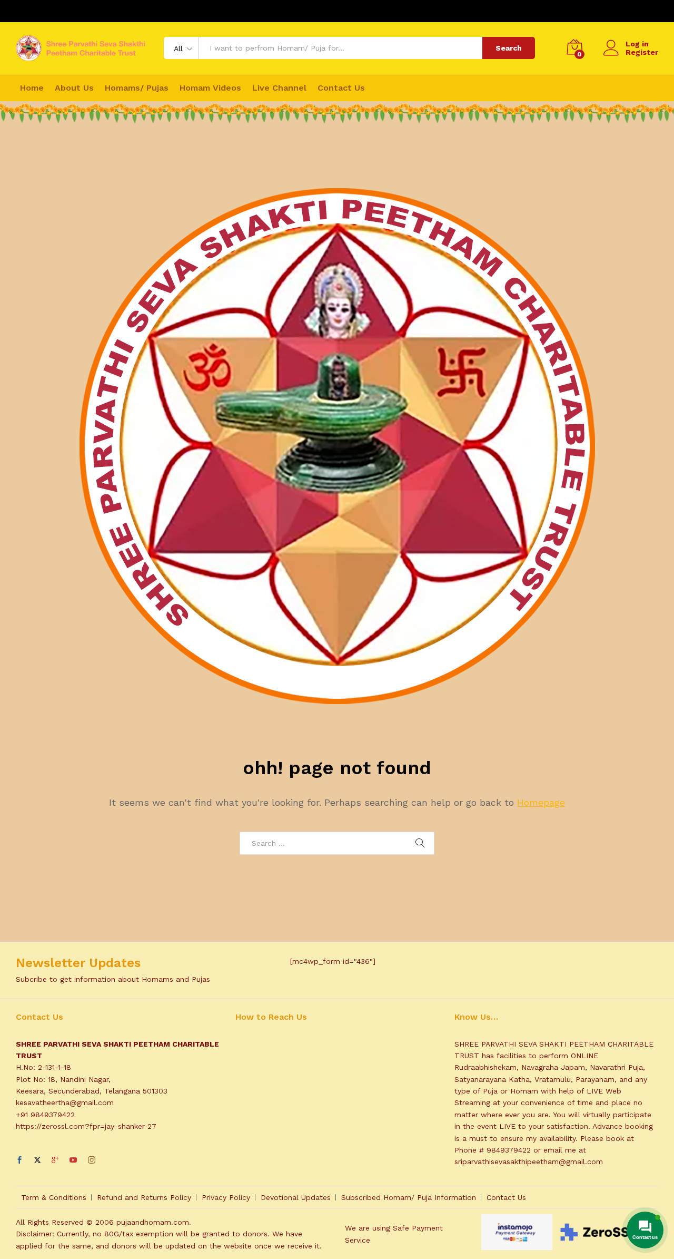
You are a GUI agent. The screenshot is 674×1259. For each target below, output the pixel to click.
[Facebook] (19, 1160)
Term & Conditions (53, 1197)
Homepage (541, 802)
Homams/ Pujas (136, 88)
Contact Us (341, 88)
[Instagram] (91, 1160)
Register (642, 52)
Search (508, 48)
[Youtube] (73, 1160)
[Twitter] (37, 1160)
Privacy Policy (226, 1197)
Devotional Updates (296, 1197)
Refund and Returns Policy (144, 1197)
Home (32, 88)
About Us (74, 88)
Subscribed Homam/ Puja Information (408, 1197)
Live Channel (279, 88)
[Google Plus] (55, 1160)
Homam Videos (210, 88)
